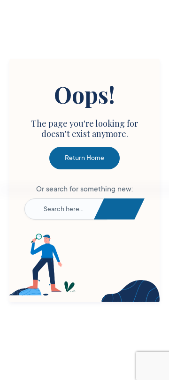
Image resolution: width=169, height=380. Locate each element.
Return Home (84, 157)
